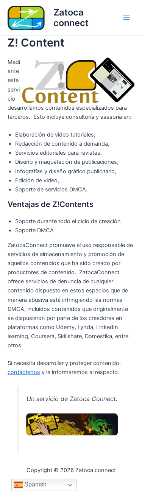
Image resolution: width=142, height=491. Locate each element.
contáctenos (24, 372)
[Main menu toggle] (126, 18)
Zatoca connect (71, 17)
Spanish (35, 484)
